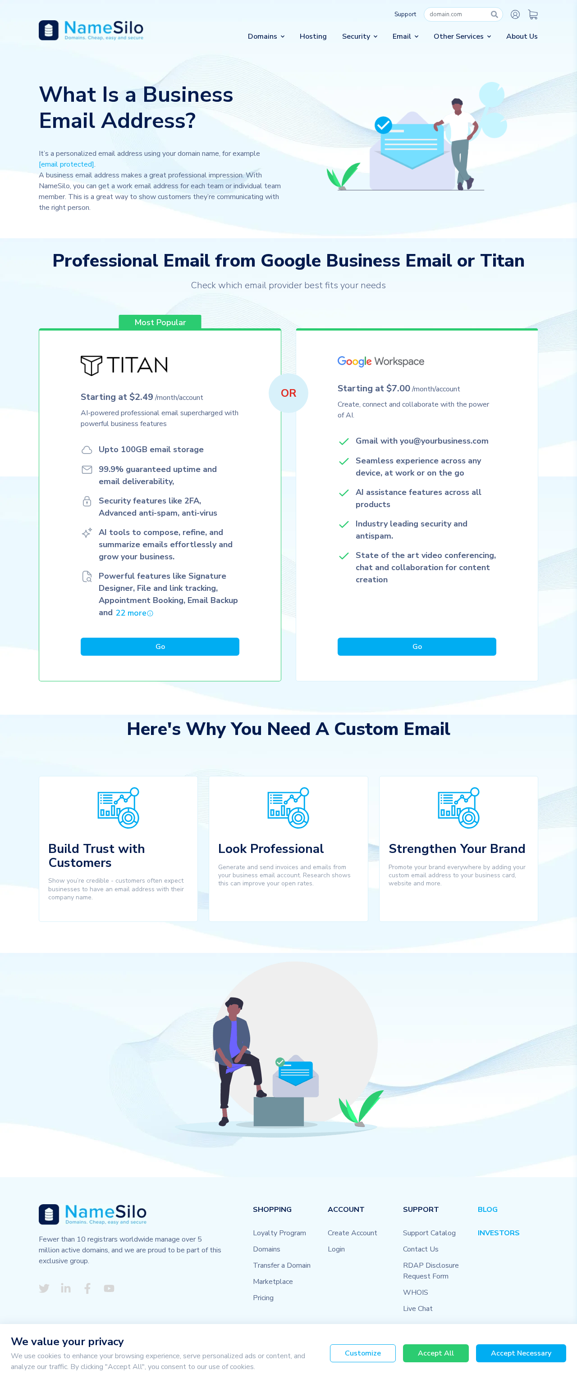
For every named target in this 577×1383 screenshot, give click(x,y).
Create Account (352, 1233)
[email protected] (66, 164)
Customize (363, 1353)
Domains (266, 1249)
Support (405, 14)
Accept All (436, 1353)
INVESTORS (499, 1233)
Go (160, 647)
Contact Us (421, 1249)
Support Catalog (429, 1233)
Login (336, 1249)
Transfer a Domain (282, 1265)
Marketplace (273, 1282)
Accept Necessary (521, 1353)
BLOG (488, 1210)
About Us (522, 36)
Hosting (313, 36)
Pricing (263, 1298)
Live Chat (418, 1309)
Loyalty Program (279, 1233)
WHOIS (415, 1292)
